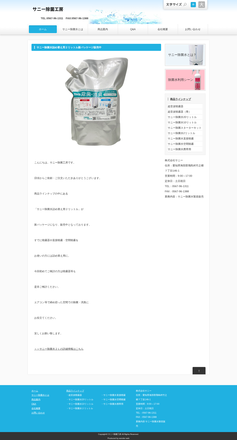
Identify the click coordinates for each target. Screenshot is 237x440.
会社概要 (163, 29)
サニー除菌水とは (72, 29)
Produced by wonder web (118, 438)
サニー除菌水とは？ (182, 55)
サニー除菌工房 (114, 434)
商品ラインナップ (180, 99)
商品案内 (103, 29)
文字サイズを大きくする (201, 4)
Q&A (133, 29)
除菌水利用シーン (180, 80)
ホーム (43, 29)
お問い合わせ (193, 29)
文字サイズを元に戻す (193, 4)
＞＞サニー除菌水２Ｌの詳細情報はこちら (59, 348)
